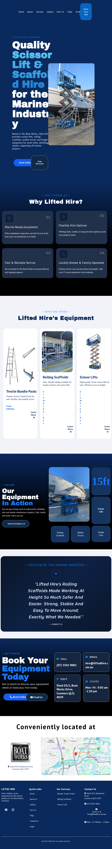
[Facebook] (6, 809)
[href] (76, 756)
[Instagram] (13, 809)
